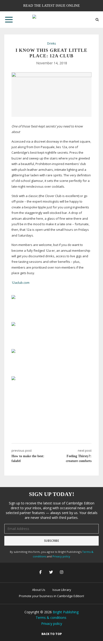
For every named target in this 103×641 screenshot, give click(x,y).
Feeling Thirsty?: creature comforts (79, 458)
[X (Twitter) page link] (51, 572)
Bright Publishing (66, 612)
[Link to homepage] (51, 19)
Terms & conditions (51, 617)
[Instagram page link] (62, 572)
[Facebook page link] (41, 572)
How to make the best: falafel (27, 458)
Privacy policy (61, 556)
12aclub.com (20, 282)
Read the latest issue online (51, 5)
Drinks (51, 44)
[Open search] (97, 19)
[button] (9, 19)
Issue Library (61, 590)
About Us (38, 590)
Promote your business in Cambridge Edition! (51, 596)
